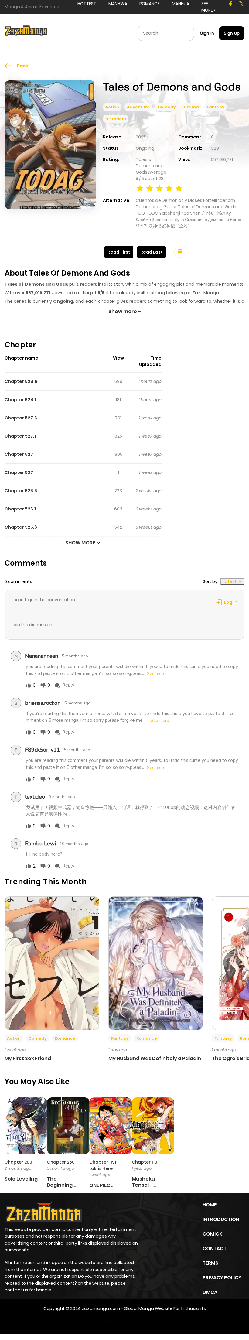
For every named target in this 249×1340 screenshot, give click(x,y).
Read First (118, 252)
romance (149, 4)
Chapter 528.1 (20, 400)
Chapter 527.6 (21, 418)
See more (156, 674)
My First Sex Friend (28, 1058)
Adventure (138, 107)
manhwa (117, 4)
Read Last (151, 252)
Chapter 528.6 (21, 381)
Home (210, 1204)
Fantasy (215, 107)
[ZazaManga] (26, 33)
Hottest (86, 4)
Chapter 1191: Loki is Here (103, 1165)
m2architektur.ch (123, 1321)
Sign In (207, 33)
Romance (65, 1038)
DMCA (210, 1292)
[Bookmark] (180, 252)
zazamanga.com (101, 1308)
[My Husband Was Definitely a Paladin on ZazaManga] (156, 963)
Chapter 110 (144, 1162)
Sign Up (232, 33)
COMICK (212, 1233)
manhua (180, 4)
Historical (115, 119)
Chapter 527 (19, 454)
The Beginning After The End (64, 1184)
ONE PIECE (101, 1185)
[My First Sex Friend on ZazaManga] (52, 963)
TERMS (210, 1263)
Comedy (167, 107)
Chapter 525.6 (21, 527)
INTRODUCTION (221, 1219)
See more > (208, 7)
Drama (191, 107)
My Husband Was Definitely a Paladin (154, 1058)
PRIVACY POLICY (222, 1277)
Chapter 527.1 (20, 436)
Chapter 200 (18, 1162)
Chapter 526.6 (21, 491)
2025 (141, 137)
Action (112, 107)
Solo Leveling (21, 1178)
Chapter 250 (61, 1162)
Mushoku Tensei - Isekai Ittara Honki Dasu (147, 1187)
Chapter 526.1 (20, 509)
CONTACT (215, 1248)
